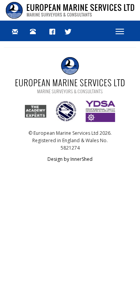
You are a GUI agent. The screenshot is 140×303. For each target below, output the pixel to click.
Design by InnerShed (70, 159)
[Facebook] (52, 31)
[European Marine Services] (70, 10)
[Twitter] (68, 31)
